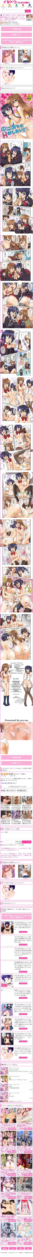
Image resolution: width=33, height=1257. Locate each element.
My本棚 (29, 7)
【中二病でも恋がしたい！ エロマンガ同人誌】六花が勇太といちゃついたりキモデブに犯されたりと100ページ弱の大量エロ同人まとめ (23, 926)
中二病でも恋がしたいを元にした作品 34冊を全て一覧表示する (16, 916)
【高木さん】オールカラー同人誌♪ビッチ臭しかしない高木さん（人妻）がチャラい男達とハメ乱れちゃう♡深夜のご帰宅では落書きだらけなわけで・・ (8, 1150)
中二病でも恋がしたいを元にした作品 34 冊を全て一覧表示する (16, 41)
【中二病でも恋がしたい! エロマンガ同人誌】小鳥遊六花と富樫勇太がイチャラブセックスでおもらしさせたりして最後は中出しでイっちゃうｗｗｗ (23, 952)
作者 (16, 7)
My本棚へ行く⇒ (16, 35)
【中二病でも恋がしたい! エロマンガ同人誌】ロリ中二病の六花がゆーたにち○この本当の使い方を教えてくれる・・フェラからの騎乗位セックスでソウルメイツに (23, 1008)
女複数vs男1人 (23, 790)
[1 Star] (2, 774)
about (28, 1248)
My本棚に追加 (16, 29)
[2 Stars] (4, 774)
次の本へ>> (26, 63)
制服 (4, 790)
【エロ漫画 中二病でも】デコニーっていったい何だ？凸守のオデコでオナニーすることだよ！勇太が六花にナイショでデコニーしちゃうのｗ (23, 1051)
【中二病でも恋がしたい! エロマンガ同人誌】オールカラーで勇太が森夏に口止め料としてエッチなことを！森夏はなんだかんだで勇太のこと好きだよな (23, 1022)
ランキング (3, 7)
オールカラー (12, 790)
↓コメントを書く (4, 832)
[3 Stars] (7, 774)
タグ (23, 7)
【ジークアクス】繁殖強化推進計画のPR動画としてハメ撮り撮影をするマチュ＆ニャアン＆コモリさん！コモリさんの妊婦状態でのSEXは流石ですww (24, 1127)
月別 (20, 1248)
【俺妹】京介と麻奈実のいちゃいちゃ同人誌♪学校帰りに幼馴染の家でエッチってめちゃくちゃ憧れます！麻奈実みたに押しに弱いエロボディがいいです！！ (8, 1173)
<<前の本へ (6, 63)
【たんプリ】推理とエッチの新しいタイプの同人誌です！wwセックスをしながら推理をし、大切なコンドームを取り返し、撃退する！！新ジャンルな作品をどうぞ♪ (24, 1173)
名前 (1, 841)
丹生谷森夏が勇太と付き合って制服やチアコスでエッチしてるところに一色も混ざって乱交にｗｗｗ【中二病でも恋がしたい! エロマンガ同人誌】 (23, 966)
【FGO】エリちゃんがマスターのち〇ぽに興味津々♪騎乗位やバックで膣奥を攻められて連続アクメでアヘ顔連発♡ (24, 1218)
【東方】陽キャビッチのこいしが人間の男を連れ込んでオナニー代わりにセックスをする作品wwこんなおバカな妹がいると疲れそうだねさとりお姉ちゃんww (8, 1127)
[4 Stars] (9, 774)
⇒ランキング (5, 783)
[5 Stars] (12, 774)
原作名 (10, 7)
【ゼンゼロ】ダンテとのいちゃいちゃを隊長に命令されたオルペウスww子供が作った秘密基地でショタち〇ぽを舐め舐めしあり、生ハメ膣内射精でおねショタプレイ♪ (24, 1196)
